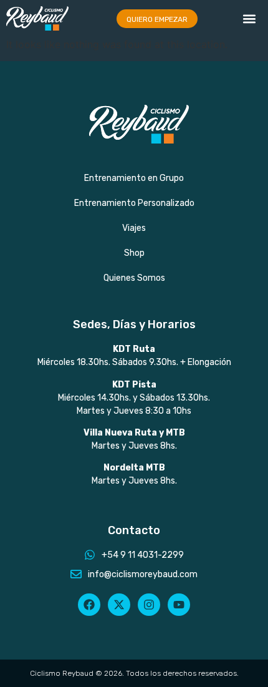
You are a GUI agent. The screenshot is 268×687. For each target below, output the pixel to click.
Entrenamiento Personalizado (134, 203)
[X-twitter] (119, 604)
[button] (249, 18)
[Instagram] (149, 604)
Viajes (134, 228)
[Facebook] (89, 604)
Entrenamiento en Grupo (134, 178)
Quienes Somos (134, 278)
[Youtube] (179, 604)
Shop (134, 253)
